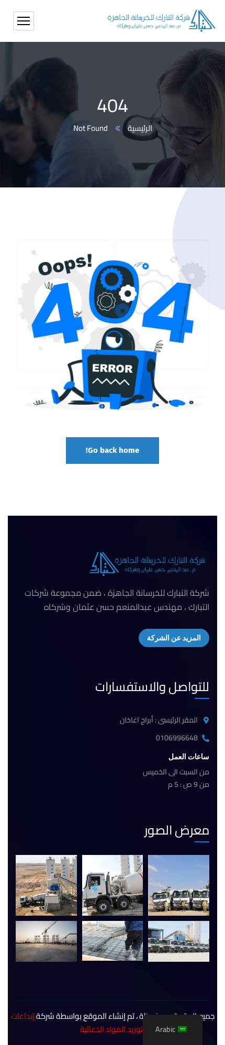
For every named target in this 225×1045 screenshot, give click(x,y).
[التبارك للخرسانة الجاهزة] (161, 21)
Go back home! (112, 450)
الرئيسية (140, 128)
